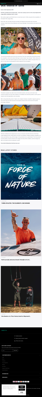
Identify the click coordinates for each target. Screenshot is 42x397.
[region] (14, 389)
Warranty (3, 364)
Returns (3, 359)
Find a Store (4, 366)
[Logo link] (3, 3)
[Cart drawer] (39, 4)
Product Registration (5, 362)
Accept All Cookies (21, 387)
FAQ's (3, 357)
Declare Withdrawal (5, 370)
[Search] (36, 4)
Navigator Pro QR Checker (5, 368)
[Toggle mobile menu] (41, 4)
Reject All (21, 389)
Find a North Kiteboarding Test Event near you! (10, 143)
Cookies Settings (21, 392)
